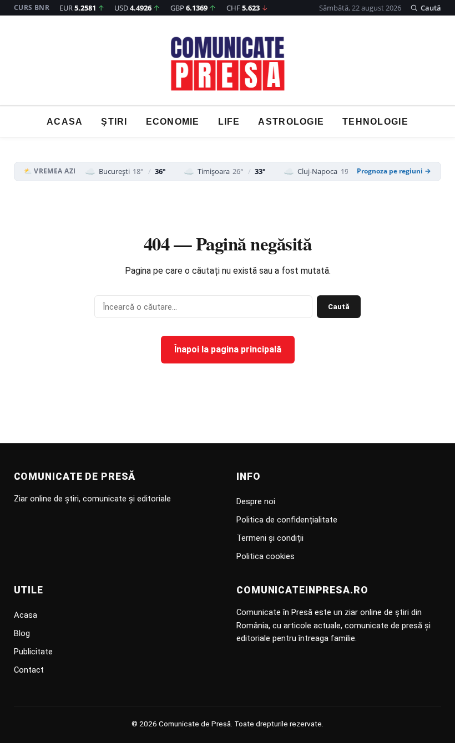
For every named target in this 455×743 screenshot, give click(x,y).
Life (229, 121)
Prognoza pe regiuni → (394, 171)
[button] (426, 8)
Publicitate (33, 652)
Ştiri (114, 121)
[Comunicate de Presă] (227, 63)
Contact (29, 670)
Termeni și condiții (270, 538)
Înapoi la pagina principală (227, 349)
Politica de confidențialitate (286, 520)
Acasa (65, 121)
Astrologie (291, 121)
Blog (22, 633)
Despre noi (255, 501)
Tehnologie (375, 121)
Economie (173, 121)
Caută (339, 307)
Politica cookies (265, 556)
